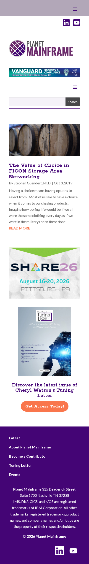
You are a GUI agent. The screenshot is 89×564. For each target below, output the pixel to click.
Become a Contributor (28, 456)
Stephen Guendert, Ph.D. (32, 183)
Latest (14, 438)
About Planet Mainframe (30, 447)
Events (15, 474)
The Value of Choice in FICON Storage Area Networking (39, 171)
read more (19, 228)
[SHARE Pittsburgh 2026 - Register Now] (44, 297)
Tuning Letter (20, 465)
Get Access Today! (44, 406)
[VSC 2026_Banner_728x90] (44, 75)
